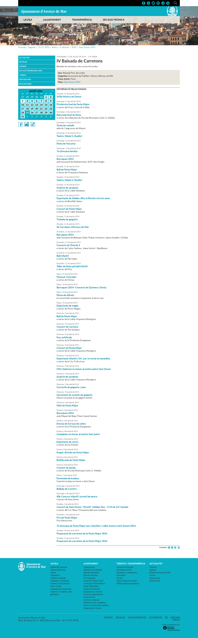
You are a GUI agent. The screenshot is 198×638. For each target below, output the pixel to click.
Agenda (31, 47)
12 (32, 104)
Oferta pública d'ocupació (128, 583)
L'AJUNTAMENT (52, 19)
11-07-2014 (43, 47)
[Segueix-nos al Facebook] (143, 2)
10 (22, 104)
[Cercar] (175, 2)
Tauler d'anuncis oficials (127, 580)
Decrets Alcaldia (91, 575)
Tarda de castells (65, 125)
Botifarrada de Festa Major (71, 460)
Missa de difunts (65, 295)
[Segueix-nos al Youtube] (153, 2)
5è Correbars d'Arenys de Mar (73, 227)
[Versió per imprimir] (178, 547)
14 (41, 104)
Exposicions (25, 79)
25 (27, 112)
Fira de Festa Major (67, 517)
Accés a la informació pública (96, 605)
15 (46, 104)
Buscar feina (25, 84)
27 (36, 112)
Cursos (22, 75)
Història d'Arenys (58, 569)
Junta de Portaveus (92, 589)
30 (50, 112)
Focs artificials (64, 337)
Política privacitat (137, 617)
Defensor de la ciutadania (95, 602)
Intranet (108, 617)
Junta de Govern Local (93, 580)
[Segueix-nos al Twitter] (148, 2)
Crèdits (176, 619)
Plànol (53, 572)
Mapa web (175, 617)
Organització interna (92, 608)
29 (46, 112)
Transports (55, 575)
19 (32, 108)
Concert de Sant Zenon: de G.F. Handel (92, 507)
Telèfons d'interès (58, 578)
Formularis (121, 575)
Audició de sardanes (67, 187)
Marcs (55, 47)
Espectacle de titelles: (83, 198)
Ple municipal (89, 578)
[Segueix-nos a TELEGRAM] (163, 2)
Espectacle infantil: (83, 358)
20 (36, 108)
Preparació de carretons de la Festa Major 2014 (82, 533)
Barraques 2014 (65, 159)
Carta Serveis (89, 597)
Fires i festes (56, 586)
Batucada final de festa (69, 115)
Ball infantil (63, 255)
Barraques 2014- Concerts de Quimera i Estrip (81, 287)
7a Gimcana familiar (67, 151)
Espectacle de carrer (68, 442)
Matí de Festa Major (67, 405)
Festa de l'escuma (66, 143)
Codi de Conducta (91, 599)
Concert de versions (67, 326)
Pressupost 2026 (124, 569)
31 (22, 116)
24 (22, 112)
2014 (74, 47)
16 (50, 104)
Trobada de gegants (67, 219)
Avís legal (120, 617)
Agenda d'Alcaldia (91, 572)
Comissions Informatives (94, 583)
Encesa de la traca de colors (71, 423)
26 (32, 112)
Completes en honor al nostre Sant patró (78, 434)
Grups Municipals (91, 586)
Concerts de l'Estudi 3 (68, 245)
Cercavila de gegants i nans (71, 387)
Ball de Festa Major (67, 169)
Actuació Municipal (125, 567)
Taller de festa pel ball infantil (72, 266)
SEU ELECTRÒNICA (113, 19)
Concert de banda (66, 467)
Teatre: (69, 136)
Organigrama (89, 567)
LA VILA (28, 19)
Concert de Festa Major (69, 209)
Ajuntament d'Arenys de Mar (44, 12)
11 (27, 104)
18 (27, 108)
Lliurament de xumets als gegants (74, 395)
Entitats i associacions (60, 583)
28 (41, 112)
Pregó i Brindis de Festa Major (73, 452)
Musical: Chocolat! (66, 277)
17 (22, 108)
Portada (22, 47)
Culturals (64, 47)
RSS (166, 617)
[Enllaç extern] (20, 123)
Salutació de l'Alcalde (93, 569)
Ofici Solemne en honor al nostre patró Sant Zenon (84, 369)
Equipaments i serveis (93, 591)
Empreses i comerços (60, 580)
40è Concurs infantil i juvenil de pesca (77, 496)
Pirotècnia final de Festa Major (73, 104)
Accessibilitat (155, 617)
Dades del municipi (59, 567)
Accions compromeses (93, 594)
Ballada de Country (67, 488)
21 (41, 108)
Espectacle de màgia (67, 305)
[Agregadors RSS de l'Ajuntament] (168, 2)
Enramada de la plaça (68, 478)
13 (36, 104)
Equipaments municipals (61, 589)
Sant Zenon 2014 (87, 47)
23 (50, 108)
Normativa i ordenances (127, 572)
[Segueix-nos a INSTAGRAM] (158, 2)
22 (46, 108)
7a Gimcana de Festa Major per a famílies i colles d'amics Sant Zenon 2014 (96, 525)
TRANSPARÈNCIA (82, 19)
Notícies (23, 62)
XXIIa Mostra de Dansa (69, 96)
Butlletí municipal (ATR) (30, 70)
